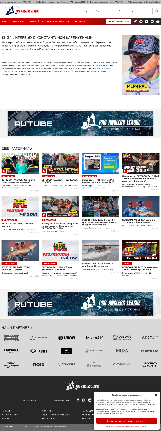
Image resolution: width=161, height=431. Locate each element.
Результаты (100, 11)
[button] (156, 395)
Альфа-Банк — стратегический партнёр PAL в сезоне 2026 (48, 2)
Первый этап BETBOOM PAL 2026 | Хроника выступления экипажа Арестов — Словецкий (140, 178)
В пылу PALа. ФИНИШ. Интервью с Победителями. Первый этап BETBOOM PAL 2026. (60, 226)
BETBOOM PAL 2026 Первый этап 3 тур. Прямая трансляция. (140, 268)
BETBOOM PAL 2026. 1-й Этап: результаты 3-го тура (57, 268)
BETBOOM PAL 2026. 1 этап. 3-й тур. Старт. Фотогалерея (98, 264)
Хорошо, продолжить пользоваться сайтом (126, 421)
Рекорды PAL (81, 21)
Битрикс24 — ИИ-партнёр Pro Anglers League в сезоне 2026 (98, 181)
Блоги (69, 21)
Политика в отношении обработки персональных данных (125, 426)
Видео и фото (19, 21)
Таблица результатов (118, 21)
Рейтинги (111, 11)
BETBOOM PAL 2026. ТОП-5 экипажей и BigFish (16, 268)
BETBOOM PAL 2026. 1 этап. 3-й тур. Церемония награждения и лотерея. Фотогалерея (99, 222)
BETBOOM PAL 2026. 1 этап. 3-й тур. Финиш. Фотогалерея (138, 221)
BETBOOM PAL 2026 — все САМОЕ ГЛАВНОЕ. (60, 181)
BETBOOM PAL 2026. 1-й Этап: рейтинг (17, 224)
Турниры (33, 21)
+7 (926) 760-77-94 (29, 400)
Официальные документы (128, 11)
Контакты (145, 11)
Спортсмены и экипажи (52, 21)
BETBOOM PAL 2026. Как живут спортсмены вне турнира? (18, 181)
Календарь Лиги (86, 11)
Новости (6, 21)
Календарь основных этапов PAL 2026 (94, 2)
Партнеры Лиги (7, 426)
